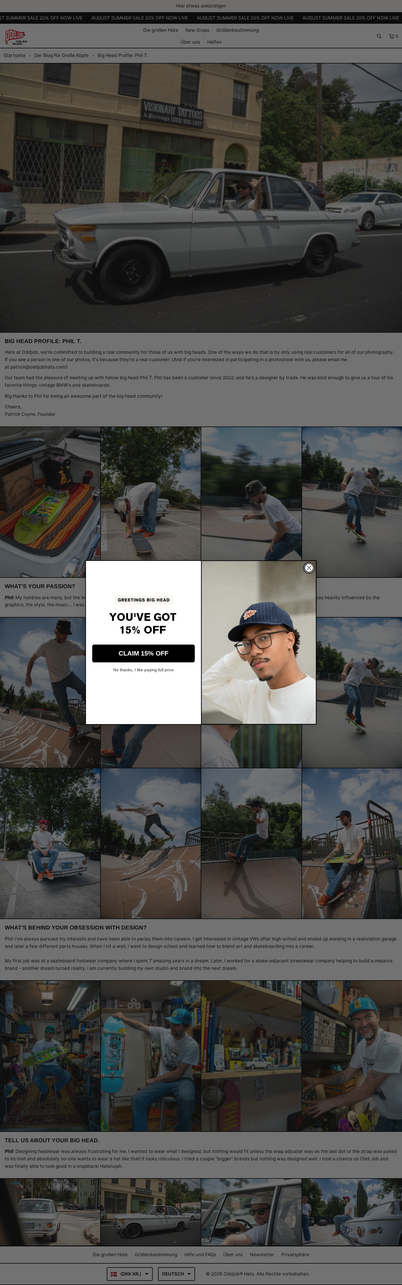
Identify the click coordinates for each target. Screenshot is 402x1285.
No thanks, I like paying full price (143, 669)
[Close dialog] (309, 568)
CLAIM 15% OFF (143, 653)
